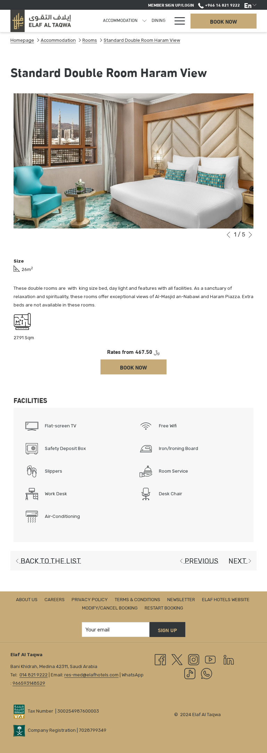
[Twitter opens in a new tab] (177, 659)
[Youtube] (210, 659)
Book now (223, 21)
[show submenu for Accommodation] (144, 21)
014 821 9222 (33, 674)
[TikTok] (189, 673)
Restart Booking (164, 608)
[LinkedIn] (228, 659)
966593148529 (29, 683)
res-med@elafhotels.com (91, 674)
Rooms (89, 40)
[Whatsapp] (206, 673)
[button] (133, 160)
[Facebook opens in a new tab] (160, 659)
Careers (54, 599)
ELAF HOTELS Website (226, 599)
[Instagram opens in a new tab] (193, 659)
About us (27, 599)
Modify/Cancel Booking (110, 608)
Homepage (22, 40)
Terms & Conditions (137, 599)
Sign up (167, 630)
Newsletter (181, 599)
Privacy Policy (90, 599)
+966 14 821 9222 (222, 4)
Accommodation (58, 40)
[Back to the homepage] (40, 21)
